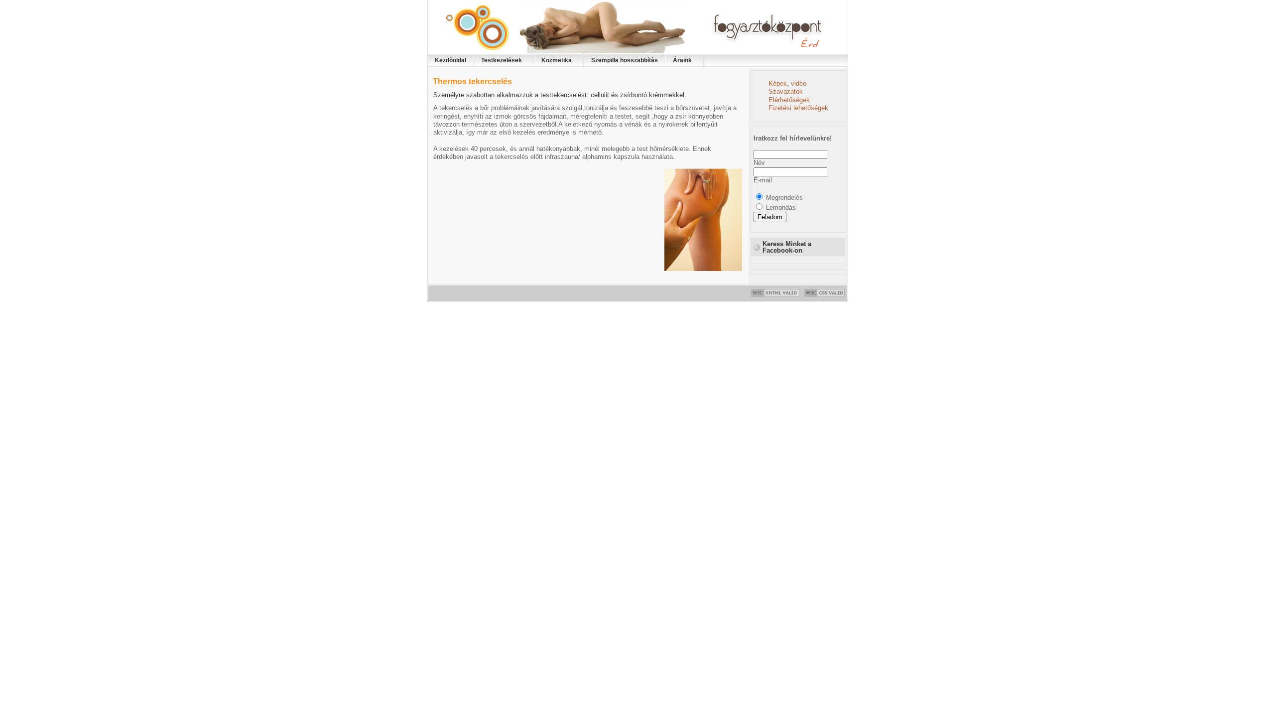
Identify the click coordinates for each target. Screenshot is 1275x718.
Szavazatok (785, 91)
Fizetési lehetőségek (798, 108)
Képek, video (787, 83)
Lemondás (781, 207)
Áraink (682, 60)
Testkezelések (501, 60)
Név (759, 162)
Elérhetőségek (789, 100)
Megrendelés (784, 197)
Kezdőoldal (450, 60)
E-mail (763, 180)
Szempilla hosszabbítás (624, 60)
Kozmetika (556, 60)
